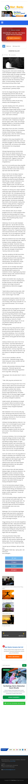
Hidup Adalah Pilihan (6, 613)
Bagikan (14, 562)
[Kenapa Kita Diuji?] (12, 619)
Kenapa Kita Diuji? (6, 625)
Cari (24, 665)
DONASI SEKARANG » (14, 697)
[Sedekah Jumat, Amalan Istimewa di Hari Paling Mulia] (12, 580)
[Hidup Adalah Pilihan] (12, 607)
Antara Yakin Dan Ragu (7, 600)
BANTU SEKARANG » (14, 656)
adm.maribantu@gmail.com (9, 769)
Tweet (14, 558)
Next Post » (21, 635)
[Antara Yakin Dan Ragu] (12, 594)
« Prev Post (5, 635)
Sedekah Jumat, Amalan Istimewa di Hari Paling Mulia (12, 587)
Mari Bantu (14, 780)
